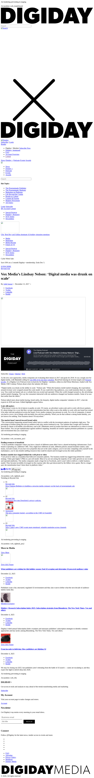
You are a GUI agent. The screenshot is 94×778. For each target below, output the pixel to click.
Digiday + (9, 160)
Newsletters (10, 219)
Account (4, 703)
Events (22, 160)
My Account (5, 209)
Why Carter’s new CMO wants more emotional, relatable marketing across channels (36, 527)
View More (5, 552)
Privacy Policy (11, 757)
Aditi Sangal (7, 284)
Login (11, 142)
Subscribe (4, 142)
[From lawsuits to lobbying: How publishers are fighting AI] (5, 643)
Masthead (9, 759)
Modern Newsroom (13, 201)
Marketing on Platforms (14, 192)
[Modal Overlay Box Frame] (18, 721)
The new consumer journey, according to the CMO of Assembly (29, 513)
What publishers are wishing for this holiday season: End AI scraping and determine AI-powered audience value (44, 569)
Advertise (9, 755)
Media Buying (11, 243)
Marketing (9, 240)
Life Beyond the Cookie (14, 194)
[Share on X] (7, 469)
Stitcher (18, 374)
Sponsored (9, 511)
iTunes (11, 374)
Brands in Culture (12, 196)
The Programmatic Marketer (16, 190)
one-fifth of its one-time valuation (42, 380)
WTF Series (10, 217)
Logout (8, 156)
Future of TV (10, 245)
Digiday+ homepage (13, 150)
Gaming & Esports (12, 198)
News (3, 160)
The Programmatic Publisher (16, 188)
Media (8, 238)
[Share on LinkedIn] (2, 469)
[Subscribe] (5, 140)
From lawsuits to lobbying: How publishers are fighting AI (23, 649)
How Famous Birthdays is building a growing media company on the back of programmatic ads (40, 486)
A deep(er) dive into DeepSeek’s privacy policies (23, 500)
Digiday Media (11, 761)
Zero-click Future (7, 565)
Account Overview (12, 154)
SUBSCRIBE (6, 266)
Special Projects (11, 212)
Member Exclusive (8, 604)
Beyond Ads (5, 269)
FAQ (7, 152)
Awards (28, 160)
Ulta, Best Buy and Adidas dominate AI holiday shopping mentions (25, 235)
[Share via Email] (9, 469)
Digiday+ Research (12, 215)
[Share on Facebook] (4, 469)
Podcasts (16, 160)
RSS (23, 374)
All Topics (9, 203)
